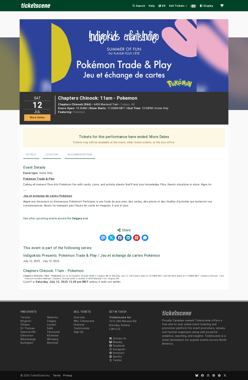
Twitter (117, 360)
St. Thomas (28, 328)
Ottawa (25, 324)
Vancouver (53, 331)
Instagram (118, 349)
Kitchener (53, 335)
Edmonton (27, 335)
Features (79, 324)
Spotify (117, 356)
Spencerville (28, 331)
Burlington (27, 342)
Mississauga (28, 339)
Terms (57, 375)
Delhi (50, 328)
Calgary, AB (127, 104)
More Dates (37, 117)
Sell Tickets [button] (177, 5)
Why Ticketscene (84, 321)
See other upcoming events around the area (55, 218)
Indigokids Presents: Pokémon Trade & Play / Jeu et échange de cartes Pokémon (91, 255)
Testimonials (82, 328)
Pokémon (79, 112)
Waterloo (52, 317)
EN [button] (163, 5)
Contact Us (119, 338)
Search (140, 5)
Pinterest (118, 352)
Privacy (67, 375)
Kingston (26, 321)
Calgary (51, 321)
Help (152, 5)
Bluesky (117, 342)
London (51, 324)
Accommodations (79, 154)
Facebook (118, 345)
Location (52, 154)
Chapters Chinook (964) (83, 276)
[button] (193, 5)
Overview (79, 317)
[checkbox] (206, 5)
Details (31, 154)
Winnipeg (52, 339)
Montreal (52, 342)
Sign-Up (79, 331)
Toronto (25, 317)
